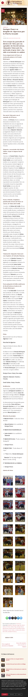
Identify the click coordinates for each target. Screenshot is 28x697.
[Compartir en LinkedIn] (18, 618)
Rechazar (12, 694)
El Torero (8, 626)
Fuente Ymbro (11, 630)
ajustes (24, 688)
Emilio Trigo (14, 626)
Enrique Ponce (20, 626)
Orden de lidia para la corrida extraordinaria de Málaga (16, 675)
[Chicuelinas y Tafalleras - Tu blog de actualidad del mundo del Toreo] (14, 2)
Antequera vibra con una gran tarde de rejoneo (14, 659)
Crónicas (5, 27)
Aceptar (4, 694)
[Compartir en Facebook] (9, 618)
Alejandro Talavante (12, 625)
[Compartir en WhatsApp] (7, 618)
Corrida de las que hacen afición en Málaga (16, 664)
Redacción (17, 38)
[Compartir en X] (12, 618)
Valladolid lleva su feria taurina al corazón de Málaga (16, 670)
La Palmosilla (18, 630)
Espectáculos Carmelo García (9, 628)
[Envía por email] (15, 618)
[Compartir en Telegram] (21, 618)
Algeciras (19, 625)
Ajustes (19, 694)
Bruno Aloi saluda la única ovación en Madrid (21, 645)
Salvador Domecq (12, 631)
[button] (2, 2)
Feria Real (18, 628)
